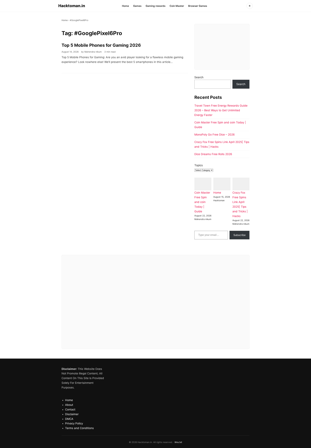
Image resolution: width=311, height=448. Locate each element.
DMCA (69, 419)
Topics (198, 165)
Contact (70, 409)
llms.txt (178, 442)
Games (137, 5)
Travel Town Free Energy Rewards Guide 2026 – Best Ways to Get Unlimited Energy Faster (221, 110)
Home (125, 5)
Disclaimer (72, 414)
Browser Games (197, 5)
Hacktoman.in (71, 5)
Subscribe (239, 235)
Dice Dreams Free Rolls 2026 (213, 154)
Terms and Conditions (79, 428)
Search (198, 77)
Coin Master (177, 5)
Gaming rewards (155, 5)
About (69, 404)
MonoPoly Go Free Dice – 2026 (214, 134)
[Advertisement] (222, 46)
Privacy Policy (74, 423)
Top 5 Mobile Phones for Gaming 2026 (101, 45)
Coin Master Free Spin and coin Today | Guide (202, 202)
